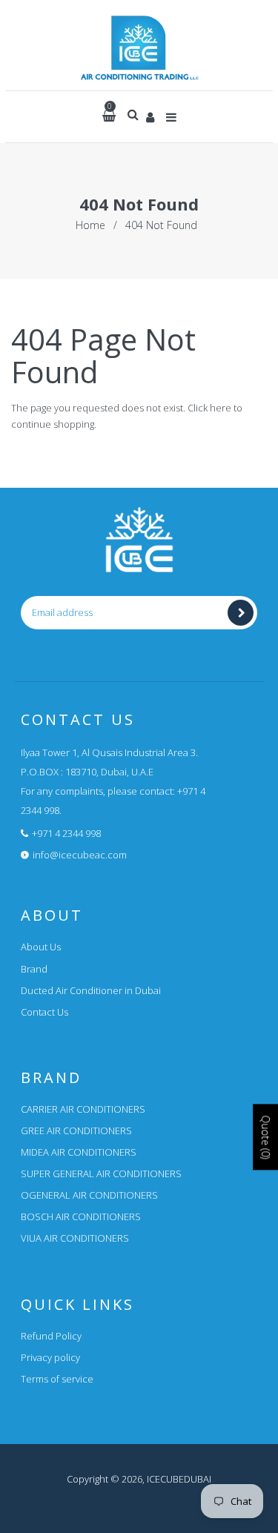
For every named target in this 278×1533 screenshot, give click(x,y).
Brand (34, 969)
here (220, 407)
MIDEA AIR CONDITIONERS (78, 1152)
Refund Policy (51, 1335)
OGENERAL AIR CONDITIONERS (89, 1195)
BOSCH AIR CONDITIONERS (81, 1216)
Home (90, 225)
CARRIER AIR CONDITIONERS (83, 1109)
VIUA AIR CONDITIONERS (75, 1238)
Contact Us (44, 1012)
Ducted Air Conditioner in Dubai (91, 990)
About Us (41, 946)
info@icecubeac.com (80, 854)
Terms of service (57, 1378)
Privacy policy (50, 1357)
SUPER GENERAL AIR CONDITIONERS (101, 1173)
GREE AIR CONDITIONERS (76, 1130)
